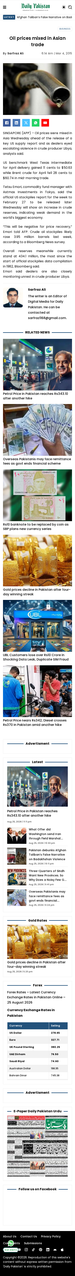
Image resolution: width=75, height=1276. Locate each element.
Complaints (11, 1243)
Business (64, 28)
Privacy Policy (51, 1236)
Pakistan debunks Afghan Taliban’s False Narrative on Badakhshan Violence (47, 854)
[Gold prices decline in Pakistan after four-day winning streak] (37, 941)
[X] (26, 123)
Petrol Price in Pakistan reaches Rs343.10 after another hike (35, 395)
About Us (9, 1236)
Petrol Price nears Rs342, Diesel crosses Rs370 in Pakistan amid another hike (35, 722)
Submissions (33, 1243)
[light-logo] (36, 7)
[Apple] (62, 1249)
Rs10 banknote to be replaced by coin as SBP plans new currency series (36, 526)
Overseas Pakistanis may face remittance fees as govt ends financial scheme (37, 461)
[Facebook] (7, 123)
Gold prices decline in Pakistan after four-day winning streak (37, 591)
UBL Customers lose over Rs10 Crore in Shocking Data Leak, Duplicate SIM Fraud (36, 657)
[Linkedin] (47, 1249)
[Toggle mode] (63, 7)
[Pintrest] (40, 1249)
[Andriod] (55, 1249)
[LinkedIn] (16, 123)
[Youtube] (19, 1249)
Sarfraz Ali (15, 53)
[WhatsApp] (35, 123)
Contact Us (28, 1236)
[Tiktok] (33, 1249)
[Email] (45, 123)
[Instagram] (26, 1249)
